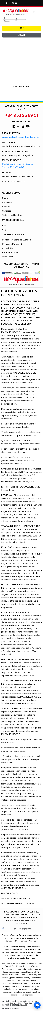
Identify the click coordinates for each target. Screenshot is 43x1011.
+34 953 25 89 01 (21, 115)
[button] (34, 12)
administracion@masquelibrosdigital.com (21, 146)
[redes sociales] (7, 3)
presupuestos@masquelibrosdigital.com (21, 137)
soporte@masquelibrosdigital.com (18, 155)
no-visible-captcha (10, 1001)
